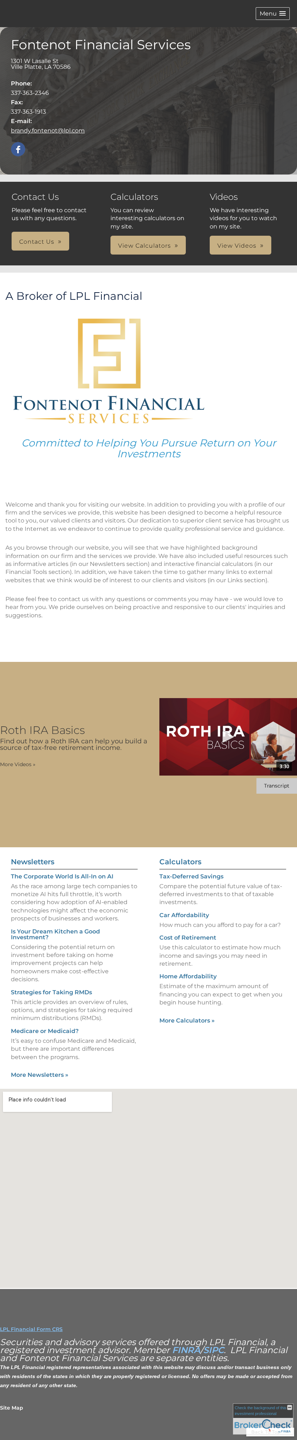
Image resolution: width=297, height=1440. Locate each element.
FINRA (186, 1350)
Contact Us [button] (36, 241)
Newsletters (32, 861)
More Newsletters (39, 1074)
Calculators (180, 861)
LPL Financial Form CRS (31, 1329)
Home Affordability (188, 976)
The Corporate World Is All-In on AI (62, 876)
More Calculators (187, 1020)
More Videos (17, 764)
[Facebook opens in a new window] (18, 150)
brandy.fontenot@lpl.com (48, 130)
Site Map (11, 1408)
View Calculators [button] (144, 245)
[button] (273, 13)
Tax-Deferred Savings (191, 876)
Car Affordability (184, 915)
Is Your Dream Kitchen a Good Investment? (55, 934)
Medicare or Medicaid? (45, 1031)
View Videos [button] (236, 245)
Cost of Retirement (187, 937)
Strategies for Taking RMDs (51, 992)
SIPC (213, 1350)
